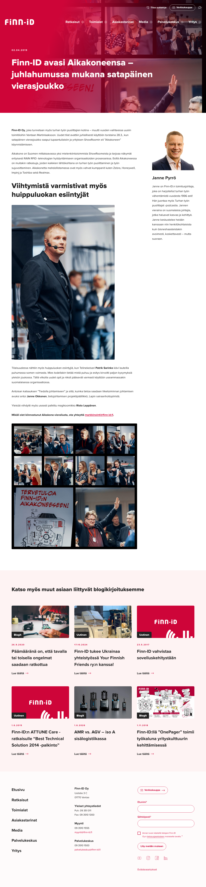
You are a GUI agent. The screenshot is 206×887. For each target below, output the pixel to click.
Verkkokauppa (184, 7)
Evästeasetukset (147, 869)
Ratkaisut (20, 800)
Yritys (16, 850)
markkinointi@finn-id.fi (99, 415)
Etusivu (18, 789)
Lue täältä (18, 673)
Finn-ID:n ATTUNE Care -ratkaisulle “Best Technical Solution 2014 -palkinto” (38, 738)
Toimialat (20, 810)
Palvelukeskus (24, 840)
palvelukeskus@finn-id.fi (87, 849)
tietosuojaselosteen (156, 836)
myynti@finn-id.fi (83, 832)
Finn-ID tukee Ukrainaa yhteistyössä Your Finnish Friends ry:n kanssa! (99, 658)
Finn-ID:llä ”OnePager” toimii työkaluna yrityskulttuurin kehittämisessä (165, 738)
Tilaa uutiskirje (159, 7)
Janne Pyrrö (164, 178)
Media (17, 830)
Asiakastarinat (24, 820)
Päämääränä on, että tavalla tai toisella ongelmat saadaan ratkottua (39, 658)
